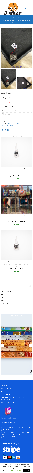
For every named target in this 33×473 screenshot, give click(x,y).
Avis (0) (3, 121)
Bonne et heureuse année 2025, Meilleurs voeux (16, 427)
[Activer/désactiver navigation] (30, 8)
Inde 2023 (6, 430)
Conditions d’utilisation (7, 402)
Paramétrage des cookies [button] (15, 470)
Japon (2, 297)
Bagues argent (12, 123)
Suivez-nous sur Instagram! (9, 418)
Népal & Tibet (4, 300)
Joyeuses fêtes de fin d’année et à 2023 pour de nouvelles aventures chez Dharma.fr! (16, 433)
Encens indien (16, 344)
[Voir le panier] (26, 9)
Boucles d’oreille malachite (16, 221)
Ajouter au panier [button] (8, 168)
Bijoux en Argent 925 (11, 20)
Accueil (4, 20)
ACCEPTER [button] (26, 470)
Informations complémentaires (9, 106)
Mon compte (4, 310)
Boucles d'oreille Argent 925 (22, 219)
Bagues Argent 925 (22, 20)
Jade (2, 306)
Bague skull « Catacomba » (16, 176)
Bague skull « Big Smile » (16, 268)
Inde (2, 294)
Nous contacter (5, 394)
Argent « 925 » (5, 303)
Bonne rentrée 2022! (9, 437)
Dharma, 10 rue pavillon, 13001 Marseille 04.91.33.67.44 (12, 398)
